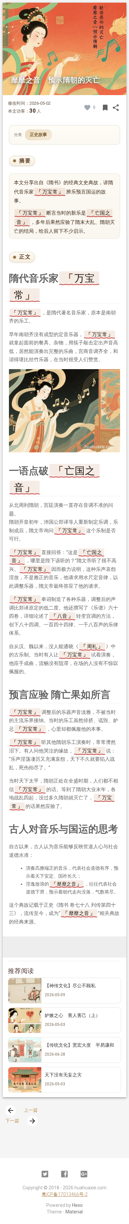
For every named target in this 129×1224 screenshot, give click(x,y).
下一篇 (20, 1120)
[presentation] (10, 1110)
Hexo (77, 1205)
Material (74, 1211)
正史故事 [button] (38, 134)
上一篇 (22, 1110)
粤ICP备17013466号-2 (65, 1194)
